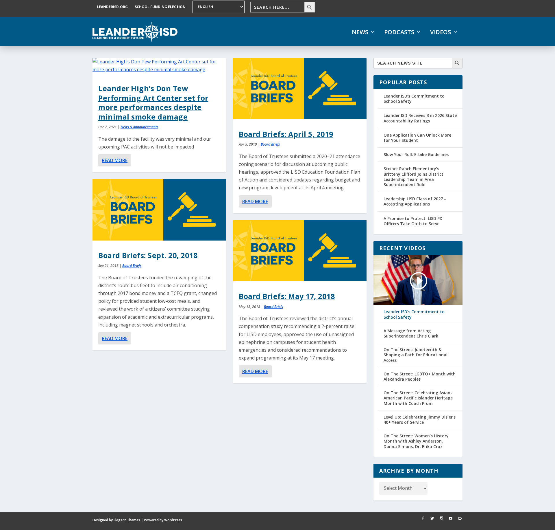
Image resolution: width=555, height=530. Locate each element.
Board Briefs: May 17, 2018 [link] (287, 296)
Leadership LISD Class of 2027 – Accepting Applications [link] (415, 201)
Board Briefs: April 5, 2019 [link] (286, 134)
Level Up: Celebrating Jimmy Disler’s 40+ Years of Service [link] (420, 420)
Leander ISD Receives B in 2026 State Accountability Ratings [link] (420, 118)
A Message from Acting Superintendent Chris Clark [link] (411, 333)
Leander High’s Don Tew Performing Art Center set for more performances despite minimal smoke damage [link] (153, 102)
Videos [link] (440, 32)
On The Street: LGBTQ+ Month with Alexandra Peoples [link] (420, 376)
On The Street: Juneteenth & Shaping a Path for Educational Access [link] (415, 355)
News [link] (360, 32)
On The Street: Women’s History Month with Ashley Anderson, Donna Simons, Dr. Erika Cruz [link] (416, 441)
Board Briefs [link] (131, 265)
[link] (134, 32)
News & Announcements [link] (139, 126)
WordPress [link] (173, 520)
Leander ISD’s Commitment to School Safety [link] (414, 98)
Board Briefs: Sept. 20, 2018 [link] (147, 255)
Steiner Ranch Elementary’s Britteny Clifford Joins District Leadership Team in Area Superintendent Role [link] (413, 176)
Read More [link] (114, 160)
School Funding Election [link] (160, 6)
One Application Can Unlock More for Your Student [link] (417, 137)
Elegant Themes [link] (127, 520)
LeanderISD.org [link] (112, 6)
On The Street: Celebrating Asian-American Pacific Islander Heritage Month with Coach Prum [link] (418, 398)
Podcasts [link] (399, 32)
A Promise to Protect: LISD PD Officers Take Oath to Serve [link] (413, 221)
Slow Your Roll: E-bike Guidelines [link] (416, 154)
